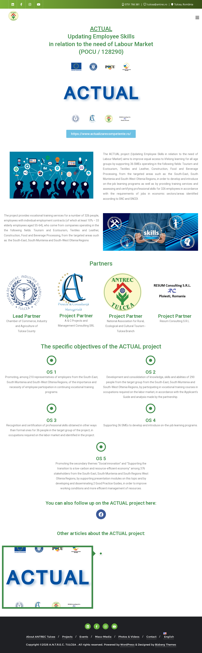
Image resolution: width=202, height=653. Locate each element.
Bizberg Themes (165, 644)
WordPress (127, 644)
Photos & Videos (128, 636)
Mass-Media (103, 636)
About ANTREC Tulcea (40, 636)
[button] (101, 134)
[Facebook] (101, 514)
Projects (67, 636)
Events (83, 636)
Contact (151, 636)
